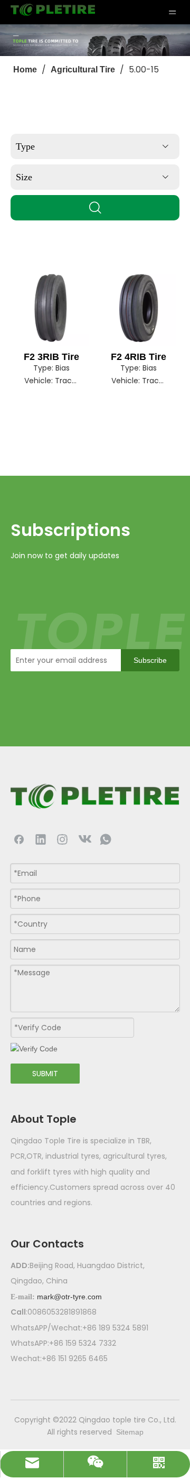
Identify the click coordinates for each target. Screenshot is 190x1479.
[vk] (83, 838)
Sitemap (130, 1432)
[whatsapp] (105, 838)
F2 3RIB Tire (51, 357)
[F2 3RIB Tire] (51, 308)
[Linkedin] (40, 838)
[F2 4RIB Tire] (138, 308)
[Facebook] (19, 838)
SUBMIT (45, 1073)
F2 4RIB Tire (138, 357)
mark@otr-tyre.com (69, 1296)
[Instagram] (62, 838)
